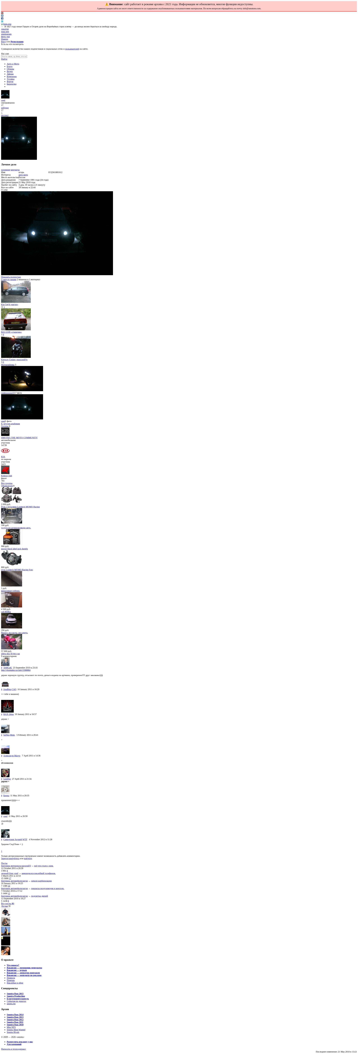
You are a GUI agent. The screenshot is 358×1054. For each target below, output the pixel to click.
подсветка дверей (39, 896)
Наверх (4, 39)
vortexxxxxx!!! (7, 393)
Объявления (7, 486)
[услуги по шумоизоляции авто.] (11, 523)
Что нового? (13, 965)
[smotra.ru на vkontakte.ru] (2, 16)
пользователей (72, 49)
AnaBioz (7, 689)
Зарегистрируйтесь (10, 858)
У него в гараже (8, 279)
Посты (4, 863)
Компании (12, 76)
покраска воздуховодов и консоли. (47, 888)
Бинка (6, 795)
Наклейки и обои (15, 983)
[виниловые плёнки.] (11, 585)
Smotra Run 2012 (15, 1019)
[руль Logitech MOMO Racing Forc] (11, 565)
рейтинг (5, 108)
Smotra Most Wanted (16, 1030)
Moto (12, 735)
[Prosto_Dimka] (5, 935)
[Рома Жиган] (5, 916)
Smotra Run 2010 (15, 1025)
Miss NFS (11, 1027)
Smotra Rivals (13, 1032)
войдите (28, 858)
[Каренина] (5, 925)
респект (5, 115)
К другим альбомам (10, 423)
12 (9, 893)
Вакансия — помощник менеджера (24, 968)
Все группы (6, 483)
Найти (4, 59)
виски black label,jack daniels (14, 549)
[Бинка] (5, 793)
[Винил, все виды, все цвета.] (11, 627)
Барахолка (11, 84)
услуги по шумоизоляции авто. (16, 528)
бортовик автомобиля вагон (14, 881)
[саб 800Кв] (11, 606)
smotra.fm (11, 1004)
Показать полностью (11, 277)
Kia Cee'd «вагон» (9, 304)
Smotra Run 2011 (15, 1022)
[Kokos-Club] (5, 473)
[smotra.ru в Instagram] (6, 24)
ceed (3, 100)
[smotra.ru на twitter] (2, 21)
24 (9, 886)
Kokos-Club (6, 476)
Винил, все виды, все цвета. (14, 633)
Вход (3, 41)
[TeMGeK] (5, 665)
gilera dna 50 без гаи (10, 653)
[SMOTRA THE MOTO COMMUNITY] (5, 435)
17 (10, 878)
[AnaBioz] (5, 687)
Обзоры (10, 69)
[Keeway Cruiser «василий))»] (16, 357)
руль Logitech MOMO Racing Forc (17, 570)
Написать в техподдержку (13, 1049)
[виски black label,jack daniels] (11, 544)
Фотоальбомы (7, 364)
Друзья (4, 906)
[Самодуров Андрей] (5, 837)
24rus (11, 714)
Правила (11, 978)
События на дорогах (16, 1001)
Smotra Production (16, 996)
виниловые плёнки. (10, 591)
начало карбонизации (41, 881)
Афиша (10, 74)
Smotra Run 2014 (15, 1014)
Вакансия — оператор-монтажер (23, 973)
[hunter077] (5, 954)
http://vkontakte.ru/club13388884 (15, 670)
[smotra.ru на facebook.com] (2, 18)
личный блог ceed (9, 873)
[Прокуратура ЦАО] (5, 944)
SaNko (6, 735)
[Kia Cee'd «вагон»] (16, 302)
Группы (5, 426)
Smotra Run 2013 (15, 1017)
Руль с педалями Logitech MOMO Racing (20, 507)
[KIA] (5, 454)
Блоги (9, 66)
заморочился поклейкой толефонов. (39, 873)
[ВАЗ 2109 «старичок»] (16, 329)
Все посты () (7, 903)
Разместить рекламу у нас (20, 1042)
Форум (10, 81)
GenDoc (7, 779)
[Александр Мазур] (5, 753)
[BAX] (7, 712)
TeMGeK (7, 667)
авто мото (23, 175)
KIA (3, 457)
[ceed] (5, 98)
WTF (25, 839)
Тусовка (10, 79)
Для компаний (14, 1044)
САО (14, 689)
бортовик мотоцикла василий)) (16, 866)
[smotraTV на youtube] (2, 13)
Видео (10, 71)
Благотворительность (18, 998)
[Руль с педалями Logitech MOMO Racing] (11, 502)
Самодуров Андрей (12, 839)
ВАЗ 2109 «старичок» (11, 332)
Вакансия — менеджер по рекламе (24, 975)
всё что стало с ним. (43, 866)
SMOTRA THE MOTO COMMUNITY (19, 437)
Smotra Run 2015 (15, 993)
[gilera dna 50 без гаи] (11, 648)
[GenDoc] (5, 776)
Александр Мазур (11, 755)
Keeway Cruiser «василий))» (14, 359)
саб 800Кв (6, 612)
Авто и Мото (13, 64)
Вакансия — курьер (17, 970)
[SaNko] (5, 732)
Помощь (11, 980)
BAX (5, 714)
